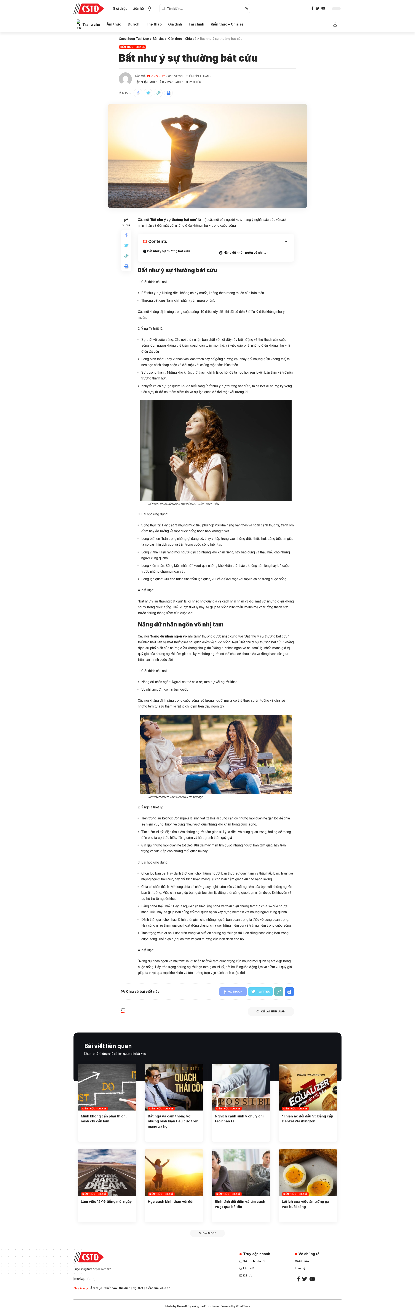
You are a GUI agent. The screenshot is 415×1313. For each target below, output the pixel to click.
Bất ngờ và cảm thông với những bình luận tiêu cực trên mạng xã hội (173, 1121)
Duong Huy (156, 76)
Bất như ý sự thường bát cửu (168, 251)
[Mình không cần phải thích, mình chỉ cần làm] (107, 1087)
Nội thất (137, 1288)
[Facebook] (312, 8)
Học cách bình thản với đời (170, 1201)
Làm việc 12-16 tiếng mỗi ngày (106, 1201)
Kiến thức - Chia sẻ (132, 46)
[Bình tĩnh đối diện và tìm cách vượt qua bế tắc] (241, 1172)
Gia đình (124, 1288)
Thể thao (110, 1288)
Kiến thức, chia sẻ (157, 1288)
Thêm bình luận (197, 76)
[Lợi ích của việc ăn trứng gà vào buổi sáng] (308, 1172)
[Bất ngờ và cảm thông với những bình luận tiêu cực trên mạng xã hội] (174, 1087)
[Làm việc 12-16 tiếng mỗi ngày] (107, 1172)
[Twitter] (317, 8)
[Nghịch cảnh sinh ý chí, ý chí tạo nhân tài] (241, 1087)
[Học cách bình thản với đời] (174, 1172)
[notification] (149, 8)
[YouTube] (323, 8)
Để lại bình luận (273, 1011)
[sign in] (335, 24)
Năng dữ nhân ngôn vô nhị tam (246, 252)
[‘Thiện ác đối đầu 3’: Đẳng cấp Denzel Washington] (308, 1087)
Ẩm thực (96, 1288)
